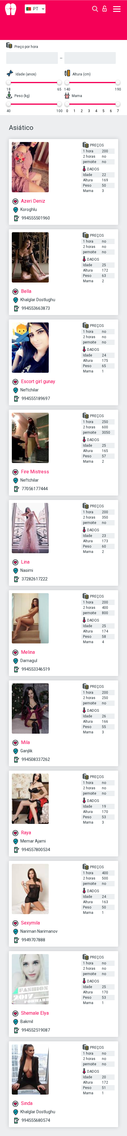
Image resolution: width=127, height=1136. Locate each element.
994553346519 (36, 669)
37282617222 (35, 579)
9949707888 (33, 940)
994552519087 (36, 1030)
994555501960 (36, 218)
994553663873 (36, 308)
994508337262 (36, 759)
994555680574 (36, 1120)
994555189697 (36, 398)
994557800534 (36, 849)
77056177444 (35, 488)
